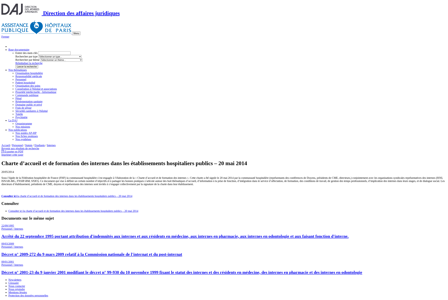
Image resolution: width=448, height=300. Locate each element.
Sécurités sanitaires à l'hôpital (31, 110)
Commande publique (26, 95)
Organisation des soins (27, 85)
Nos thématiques (17, 69)
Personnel (20, 79)
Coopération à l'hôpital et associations (36, 88)
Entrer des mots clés (26, 52)
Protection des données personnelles (28, 295)
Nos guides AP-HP (26, 133)
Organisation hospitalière (29, 73)
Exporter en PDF (13, 151)
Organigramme (23, 123)
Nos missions (22, 126)
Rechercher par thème (27, 59)
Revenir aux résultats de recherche (20, 148)
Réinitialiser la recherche (29, 63)
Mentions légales (17, 292)
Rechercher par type (26, 56)
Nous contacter (16, 286)
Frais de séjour (23, 107)
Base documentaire (18, 49)
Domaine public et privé (28, 104)
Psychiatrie (21, 117)
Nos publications (17, 129)
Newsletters (14, 279)
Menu (76, 33)
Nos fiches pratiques (26, 136)
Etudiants (39, 145)
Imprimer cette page (12, 154)
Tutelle (19, 114)
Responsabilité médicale (28, 76)
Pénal (18, 98)
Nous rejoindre (16, 289)
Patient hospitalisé (25, 82)
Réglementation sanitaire (29, 101)
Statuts (28, 145)
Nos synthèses (23, 139)
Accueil (5, 145)
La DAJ (12, 120)
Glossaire (13, 282)
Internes (51, 145)
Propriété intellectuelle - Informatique (35, 92)
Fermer (5, 36)
